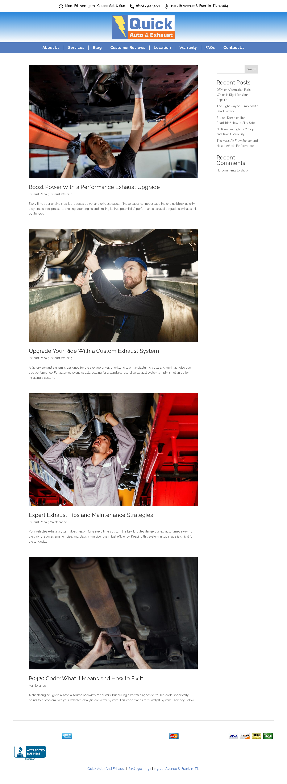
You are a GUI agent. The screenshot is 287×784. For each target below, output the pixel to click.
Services (76, 47)
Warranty (188, 47)
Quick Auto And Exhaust (106, 769)
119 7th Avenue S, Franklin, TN (176, 769)
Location (162, 47)
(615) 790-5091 (139, 769)
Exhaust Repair (38, 194)
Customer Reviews (127, 47)
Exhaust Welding (61, 194)
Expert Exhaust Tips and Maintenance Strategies (91, 515)
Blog (97, 47)
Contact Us (233, 47)
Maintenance (58, 522)
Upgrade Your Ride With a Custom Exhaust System (94, 351)
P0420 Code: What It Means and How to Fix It (86, 678)
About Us (50, 47)
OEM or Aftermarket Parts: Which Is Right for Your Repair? (234, 95)
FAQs (210, 47)
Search (251, 69)
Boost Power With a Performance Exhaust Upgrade (94, 187)
